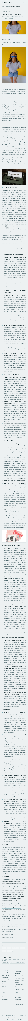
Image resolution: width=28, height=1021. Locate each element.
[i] (2, 924)
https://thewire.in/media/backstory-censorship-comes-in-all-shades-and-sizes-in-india (14, 909)
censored (10, 950)
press (4, 950)
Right (4, 947)
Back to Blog (6, 11)
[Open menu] (25, 2)
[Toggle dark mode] (23, 2)
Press (8, 947)
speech (22, 947)
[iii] (3, 934)
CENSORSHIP (16, 947)
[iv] (3, 937)
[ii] (2, 929)
